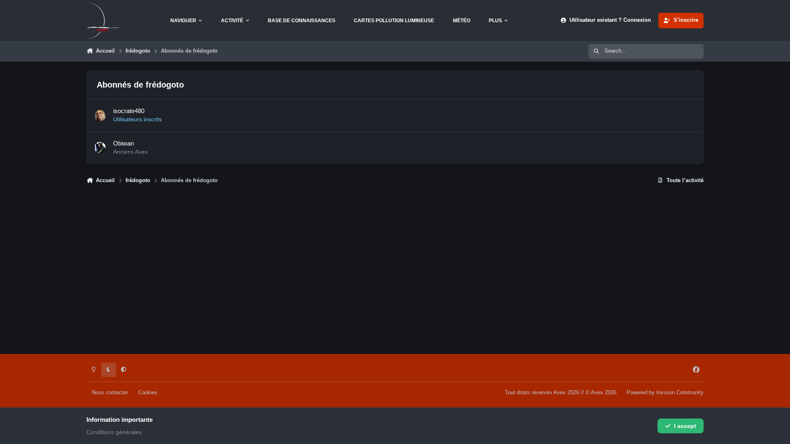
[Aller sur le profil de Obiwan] (100, 147)
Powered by (665, 392)
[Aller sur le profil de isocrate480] (100, 115)
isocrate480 (128, 110)
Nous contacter (110, 392)
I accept (685, 426)
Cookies (148, 392)
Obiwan (123, 143)
